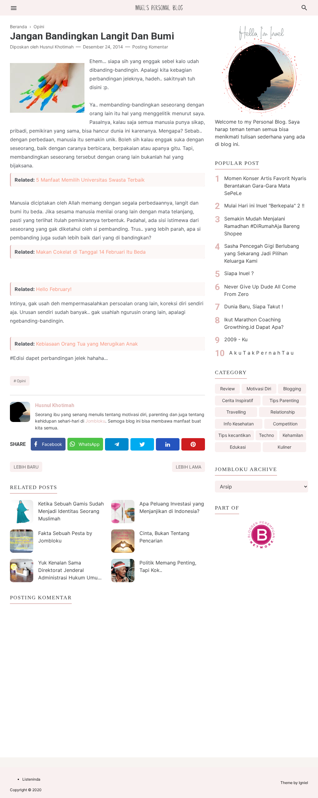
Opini (21, 381)
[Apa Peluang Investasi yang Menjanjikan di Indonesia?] (122, 511)
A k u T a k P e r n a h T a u (261, 353)
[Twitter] (142, 444)
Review (227, 388)
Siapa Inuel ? (239, 273)
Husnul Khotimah (54, 405)
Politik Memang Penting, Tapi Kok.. (167, 566)
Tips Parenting (284, 400)
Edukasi (238, 447)
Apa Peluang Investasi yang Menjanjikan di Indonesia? (171, 507)
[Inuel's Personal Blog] (159, 7)
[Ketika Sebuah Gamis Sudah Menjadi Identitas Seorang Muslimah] (21, 511)
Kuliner (284, 447)
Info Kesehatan (239, 423)
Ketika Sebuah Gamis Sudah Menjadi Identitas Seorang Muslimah (71, 511)
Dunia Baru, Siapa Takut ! (253, 306)
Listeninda (31, 779)
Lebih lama (188, 466)
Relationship (282, 412)
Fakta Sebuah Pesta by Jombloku (65, 537)
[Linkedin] (167, 444)
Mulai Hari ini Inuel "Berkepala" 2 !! (264, 205)
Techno (266, 435)
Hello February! (53, 289)
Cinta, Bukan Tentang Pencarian (164, 537)
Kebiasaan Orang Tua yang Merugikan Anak (87, 344)
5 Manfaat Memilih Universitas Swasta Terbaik (90, 180)
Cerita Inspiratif (237, 400)
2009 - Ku (236, 339)
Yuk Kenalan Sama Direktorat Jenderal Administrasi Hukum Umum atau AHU (70, 571)
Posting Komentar (150, 46)
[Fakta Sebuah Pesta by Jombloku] (21, 541)
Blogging (292, 388)
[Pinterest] (193, 444)
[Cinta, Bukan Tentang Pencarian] (122, 541)
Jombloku (95, 421)
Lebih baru (26, 466)
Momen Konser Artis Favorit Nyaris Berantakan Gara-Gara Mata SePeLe (265, 185)
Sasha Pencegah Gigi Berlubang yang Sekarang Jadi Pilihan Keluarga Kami (261, 253)
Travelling (236, 412)
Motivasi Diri (259, 388)
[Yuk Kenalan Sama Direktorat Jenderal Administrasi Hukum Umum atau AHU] (21, 570)
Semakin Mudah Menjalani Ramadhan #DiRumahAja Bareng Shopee (262, 226)
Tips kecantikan (234, 435)
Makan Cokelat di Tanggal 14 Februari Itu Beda (91, 252)
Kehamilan (293, 435)
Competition (285, 423)
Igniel (303, 782)
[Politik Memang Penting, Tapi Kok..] (122, 570)
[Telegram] (117, 444)
